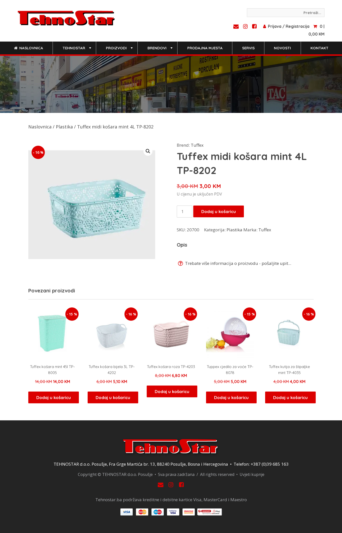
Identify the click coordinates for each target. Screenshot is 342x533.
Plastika (64, 127)
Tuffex (197, 145)
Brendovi (160, 50)
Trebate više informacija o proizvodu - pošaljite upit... (237, 263)
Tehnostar (77, 50)
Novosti (282, 48)
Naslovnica (30, 48)
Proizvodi (120, 50)
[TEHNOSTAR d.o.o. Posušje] (66, 17)
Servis (248, 48)
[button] (147, 151)
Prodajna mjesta (205, 48)
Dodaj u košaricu (218, 211)
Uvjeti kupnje (252, 474)
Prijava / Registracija (288, 26)
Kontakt (319, 48)
